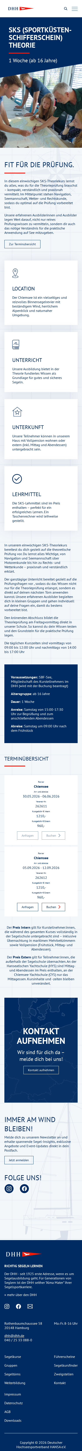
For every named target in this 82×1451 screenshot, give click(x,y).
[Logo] (20, 8)
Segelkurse (12, 1356)
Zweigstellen (63, 1374)
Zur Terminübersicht (22, 244)
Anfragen (28, 907)
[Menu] (75, 8)
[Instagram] (9, 1188)
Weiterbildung (14, 1383)
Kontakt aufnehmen (41, 1070)
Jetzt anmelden (19, 1160)
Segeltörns (12, 1374)
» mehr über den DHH (20, 1295)
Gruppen (10, 1365)
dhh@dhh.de (14, 1335)
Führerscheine (64, 1356)
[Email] (30, 1306)
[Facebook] (24, 1188)
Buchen (51, 907)
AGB (7, 1411)
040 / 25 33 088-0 (18, 1340)
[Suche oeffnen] (65, 8)
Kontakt (60, 1383)
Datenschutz (13, 1403)
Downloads (12, 1420)
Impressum (12, 1394)
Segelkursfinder (66, 1365)
